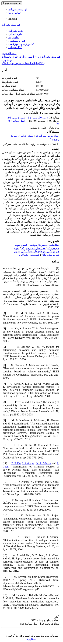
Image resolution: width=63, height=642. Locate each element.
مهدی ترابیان (25, 135)
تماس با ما (14, 12)
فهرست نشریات (17, 9)
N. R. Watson (43, 463)
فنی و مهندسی (16, 40)
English (12, 18)
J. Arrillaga (28, 463)
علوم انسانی (15, 34)
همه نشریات (15, 30)
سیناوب (31, 638)
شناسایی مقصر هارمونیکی (44, 244)
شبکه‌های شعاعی (29, 254)
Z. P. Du (16, 463)
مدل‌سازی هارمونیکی (33, 248)
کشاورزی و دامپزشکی (21, 43)
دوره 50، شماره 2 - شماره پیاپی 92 (28, 117)
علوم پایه (13, 37)
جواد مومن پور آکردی (47, 135)
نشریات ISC (15, 47)
